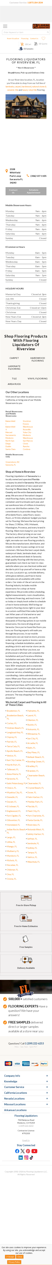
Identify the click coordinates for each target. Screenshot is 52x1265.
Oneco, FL (11, 787)
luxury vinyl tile (29, 89)
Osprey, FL (12, 737)
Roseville (27, 429)
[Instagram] (26, 1157)
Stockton (27, 421)
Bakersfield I (10, 422)
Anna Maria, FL (14, 774)
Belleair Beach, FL (35, 757)
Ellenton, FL (32, 720)
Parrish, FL (12, 741)
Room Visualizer (13, 38)
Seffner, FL (32, 838)
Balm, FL (31, 747)
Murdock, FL (13, 855)
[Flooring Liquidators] (41, 26)
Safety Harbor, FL (35, 834)
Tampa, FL (32, 852)
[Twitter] (22, 1151)
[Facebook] (17, 1151)
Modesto (9, 438)
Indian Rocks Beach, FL (16, 831)
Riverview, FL (33, 824)
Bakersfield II (10, 428)
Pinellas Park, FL (35, 801)
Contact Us (34, 38)
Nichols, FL (12, 860)
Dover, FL (31, 792)
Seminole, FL (33, 843)
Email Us (26, 1140)
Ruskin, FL (32, 724)
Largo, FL (11, 837)
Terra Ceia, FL (13, 746)
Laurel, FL (31, 715)
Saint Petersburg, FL (16, 783)
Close (19, 1257)
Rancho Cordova (26, 447)
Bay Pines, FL (33, 752)
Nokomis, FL (33, 729)
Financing (24, 38)
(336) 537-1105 (38, 175)
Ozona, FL (11, 878)
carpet (18, 86)
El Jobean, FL (13, 806)
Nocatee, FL (12, 865)
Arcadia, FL (32, 743)
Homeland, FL (13, 824)
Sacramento (11, 435)
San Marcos (28, 441)
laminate (10, 86)
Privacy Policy (14, 1262)
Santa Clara (10, 449)
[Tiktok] (31, 1157)
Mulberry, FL (13, 851)
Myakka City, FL (14, 792)
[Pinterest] (28, 1151)
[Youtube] (34, 1151)
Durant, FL (12, 801)
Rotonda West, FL (35, 829)
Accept (11, 1257)
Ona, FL (10, 874)
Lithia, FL (11, 842)
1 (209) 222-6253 (34, 1043)
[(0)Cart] (20, 44)
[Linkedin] (20, 1157)
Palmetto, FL (33, 710)
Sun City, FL (32, 738)
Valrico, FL (32, 857)
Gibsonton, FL (13, 820)
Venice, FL (11, 755)
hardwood (26, 86)
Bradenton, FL (13, 710)
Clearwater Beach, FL (36, 777)
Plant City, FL (33, 811)
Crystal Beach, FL (35, 787)
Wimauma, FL (33, 733)
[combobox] (26, 32)
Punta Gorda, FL (35, 820)
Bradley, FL (32, 766)
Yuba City (27, 432)
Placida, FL (32, 806)
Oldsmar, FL (12, 869)
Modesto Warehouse (28, 436)
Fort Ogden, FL (14, 815)
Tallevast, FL (13, 769)
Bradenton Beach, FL (15, 717)
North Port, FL (14, 764)
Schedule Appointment (33, 191)
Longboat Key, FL (15, 732)
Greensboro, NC (13, 462)
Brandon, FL (33, 770)
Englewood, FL (14, 811)
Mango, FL (12, 846)
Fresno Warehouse (28, 425)
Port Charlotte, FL (35, 815)
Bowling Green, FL (36, 761)
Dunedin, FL (12, 797)
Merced (9, 432)
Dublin (8, 446)
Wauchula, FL (33, 861)
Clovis (25, 443)
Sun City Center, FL (16, 760)
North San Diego (10, 442)
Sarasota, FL (11, 465)
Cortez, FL (12, 723)
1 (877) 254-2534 (35, 2)
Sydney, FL (32, 847)
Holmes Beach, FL (15, 727)
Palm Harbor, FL (35, 797)
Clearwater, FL (34, 783)
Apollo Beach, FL (15, 751)
